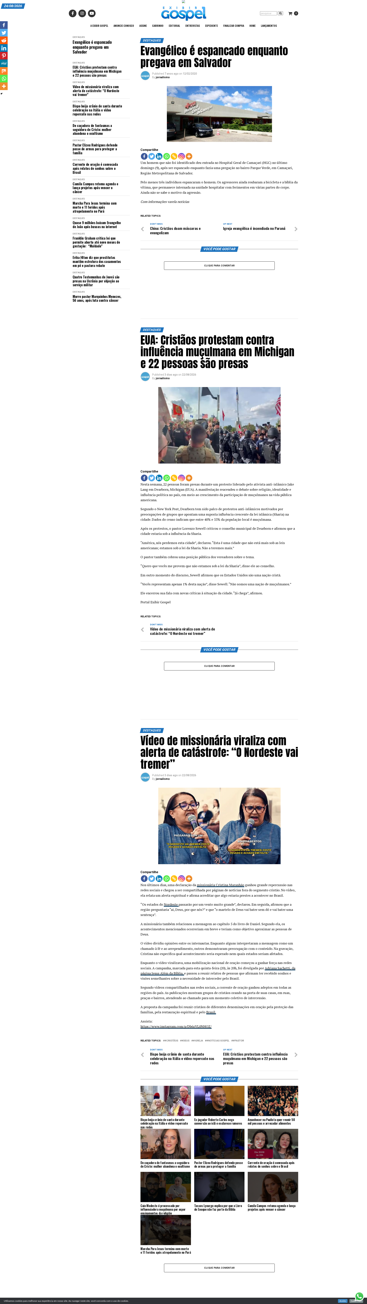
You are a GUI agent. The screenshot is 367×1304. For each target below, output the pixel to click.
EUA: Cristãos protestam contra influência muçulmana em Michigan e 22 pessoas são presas (97, 71)
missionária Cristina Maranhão (220, 885)
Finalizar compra (233, 26)
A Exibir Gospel (99, 26)
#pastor (238, 1041)
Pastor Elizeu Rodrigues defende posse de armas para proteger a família (95, 149)
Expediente (211, 26)
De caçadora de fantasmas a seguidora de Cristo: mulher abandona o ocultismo (92, 129)
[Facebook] (144, 156)
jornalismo (163, 77)
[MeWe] (4, 63)
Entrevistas (192, 26)
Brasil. (211, 1012)
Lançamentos (269, 26)
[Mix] (4, 71)
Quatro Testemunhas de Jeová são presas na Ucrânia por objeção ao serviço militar (96, 281)
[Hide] (1, 93)
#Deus (185, 1041)
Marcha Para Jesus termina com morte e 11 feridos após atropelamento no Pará (95, 207)
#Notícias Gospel (217, 1041)
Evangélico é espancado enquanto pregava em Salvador (92, 47)
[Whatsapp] (166, 156)
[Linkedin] (159, 156)
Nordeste (171, 904)
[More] (189, 156)
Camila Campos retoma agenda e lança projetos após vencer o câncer (95, 188)
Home (252, 26)
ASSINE (143, 26)
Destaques (79, 37)
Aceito (342, 1301)
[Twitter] (151, 156)
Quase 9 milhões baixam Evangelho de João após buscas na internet (97, 225)
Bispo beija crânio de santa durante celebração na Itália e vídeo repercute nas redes (97, 110)
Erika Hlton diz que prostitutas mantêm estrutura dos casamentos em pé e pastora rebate (97, 261)
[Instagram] (181, 156)
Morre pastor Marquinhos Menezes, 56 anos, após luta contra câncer (97, 298)
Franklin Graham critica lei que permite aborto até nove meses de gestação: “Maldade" (96, 242)
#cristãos (171, 1041)
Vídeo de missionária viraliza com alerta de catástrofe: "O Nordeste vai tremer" (96, 91)
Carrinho (157, 26)
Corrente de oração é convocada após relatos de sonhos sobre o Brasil (95, 168)
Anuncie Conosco (124, 26)
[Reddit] (4, 40)
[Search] (280, 13)
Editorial (174, 26)
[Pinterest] (4, 55)
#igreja (198, 1041)
